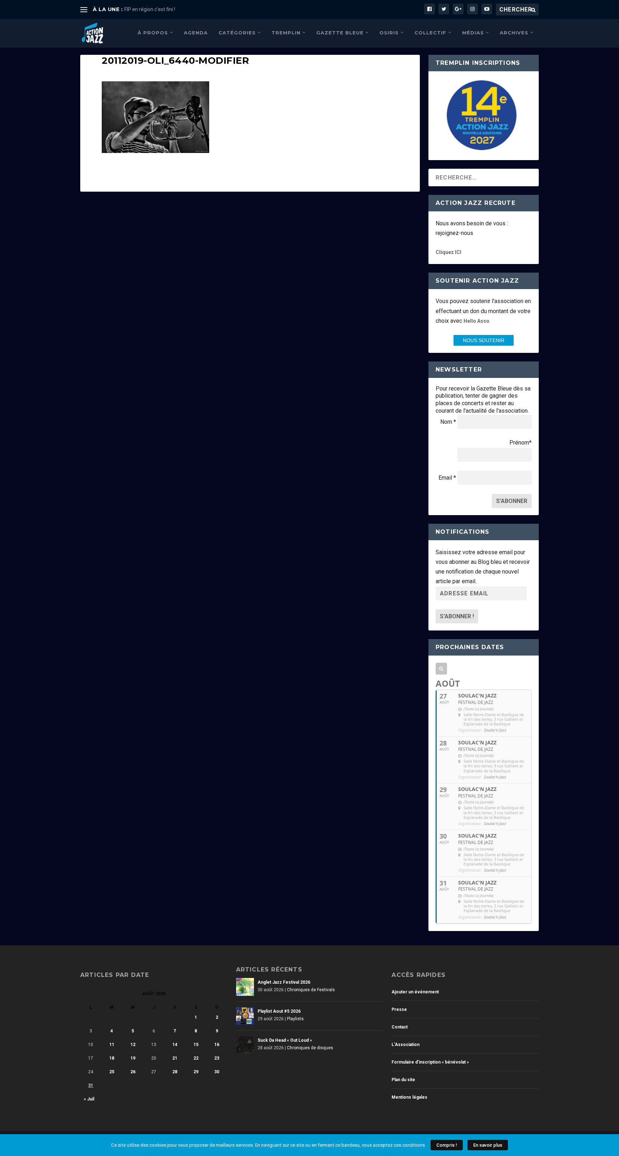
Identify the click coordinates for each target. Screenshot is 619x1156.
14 (174, 1044)
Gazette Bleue (340, 32)
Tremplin (286, 32)
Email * (447, 477)
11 (111, 1044)
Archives (514, 32)
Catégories (237, 32)
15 (195, 1044)
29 (195, 1071)
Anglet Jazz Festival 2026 (284, 982)
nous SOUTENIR (483, 340)
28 (174, 1071)
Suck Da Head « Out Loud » (285, 1040)
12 (132, 1044)
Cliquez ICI (448, 252)
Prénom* (520, 442)
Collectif (430, 32)
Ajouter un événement (415, 991)
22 (195, 1058)
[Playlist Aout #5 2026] (245, 1016)
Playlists (295, 1018)
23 (216, 1058)
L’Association (405, 1044)
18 (111, 1058)
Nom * (448, 421)
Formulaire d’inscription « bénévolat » (430, 1062)
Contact (400, 1027)
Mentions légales (409, 1097)
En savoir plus (487, 1145)
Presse (399, 1009)
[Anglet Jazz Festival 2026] (245, 987)
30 (216, 1071)
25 (111, 1071)
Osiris (389, 32)
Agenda (196, 32)
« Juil (89, 1099)
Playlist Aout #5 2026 (279, 1011)
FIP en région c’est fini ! (149, 9)
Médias (473, 32)
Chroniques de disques (310, 1047)
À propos (153, 32)
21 (174, 1058)
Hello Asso (476, 321)
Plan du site (403, 1079)
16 (216, 1044)
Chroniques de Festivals (311, 989)
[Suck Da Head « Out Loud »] (245, 1045)
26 (132, 1071)
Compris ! (446, 1145)
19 (132, 1058)
